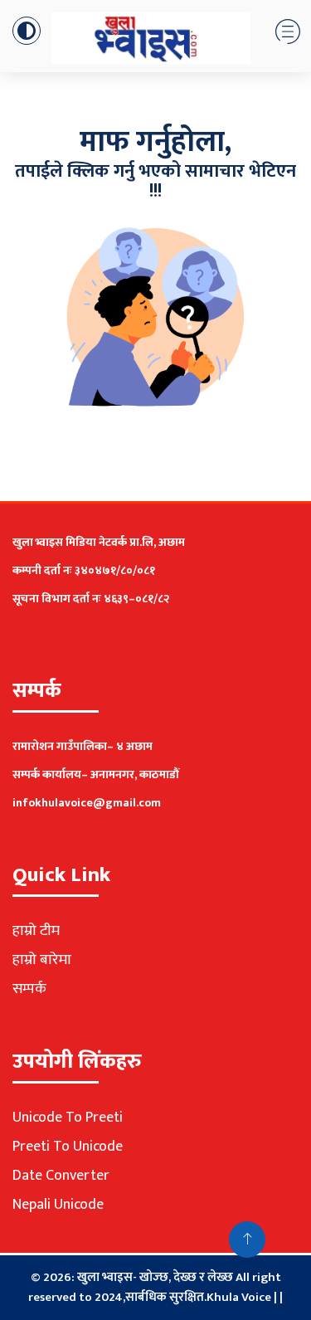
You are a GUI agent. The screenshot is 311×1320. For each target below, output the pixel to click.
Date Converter (60, 1175)
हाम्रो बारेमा (41, 959)
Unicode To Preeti (67, 1117)
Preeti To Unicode (67, 1146)
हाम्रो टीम (36, 930)
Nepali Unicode (58, 1204)
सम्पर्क (29, 989)
